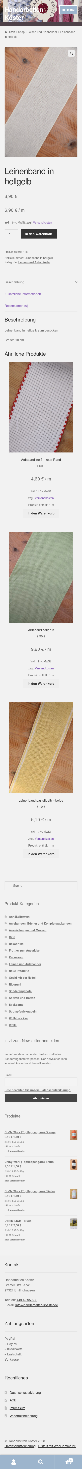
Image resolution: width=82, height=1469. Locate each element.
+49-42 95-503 (27, 1299)
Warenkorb (63, 1459)
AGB (13, 1400)
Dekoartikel (16, 944)
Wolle (13, 1025)
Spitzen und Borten (22, 998)
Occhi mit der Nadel (22, 978)
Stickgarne (16, 1005)
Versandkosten (42, 222)
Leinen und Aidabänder (42, 32)
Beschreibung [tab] (14, 282)
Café (12, 937)
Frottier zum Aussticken (25, 950)
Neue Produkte (19, 971)
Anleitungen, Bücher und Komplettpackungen (40, 923)
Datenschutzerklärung (25, 1392)
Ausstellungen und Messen (27, 930)
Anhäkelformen (19, 917)
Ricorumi (15, 984)
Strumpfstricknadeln (23, 1011)
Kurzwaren (16, 957)
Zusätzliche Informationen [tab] (23, 294)
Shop (21, 32)
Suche (41, 1462)
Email (8, 1075)
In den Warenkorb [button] (41, 513)
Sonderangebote (20, 991)
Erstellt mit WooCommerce (57, 1446)
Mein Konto (13, 1462)
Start (12, 32)
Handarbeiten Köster (24, 13)
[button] (71, 53)
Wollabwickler (18, 1018)
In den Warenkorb (38, 234)
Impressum (17, 1408)
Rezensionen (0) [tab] (16, 305)
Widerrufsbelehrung (24, 1415)
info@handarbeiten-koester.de (36, 1305)
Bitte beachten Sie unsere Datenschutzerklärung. (38, 1090)
